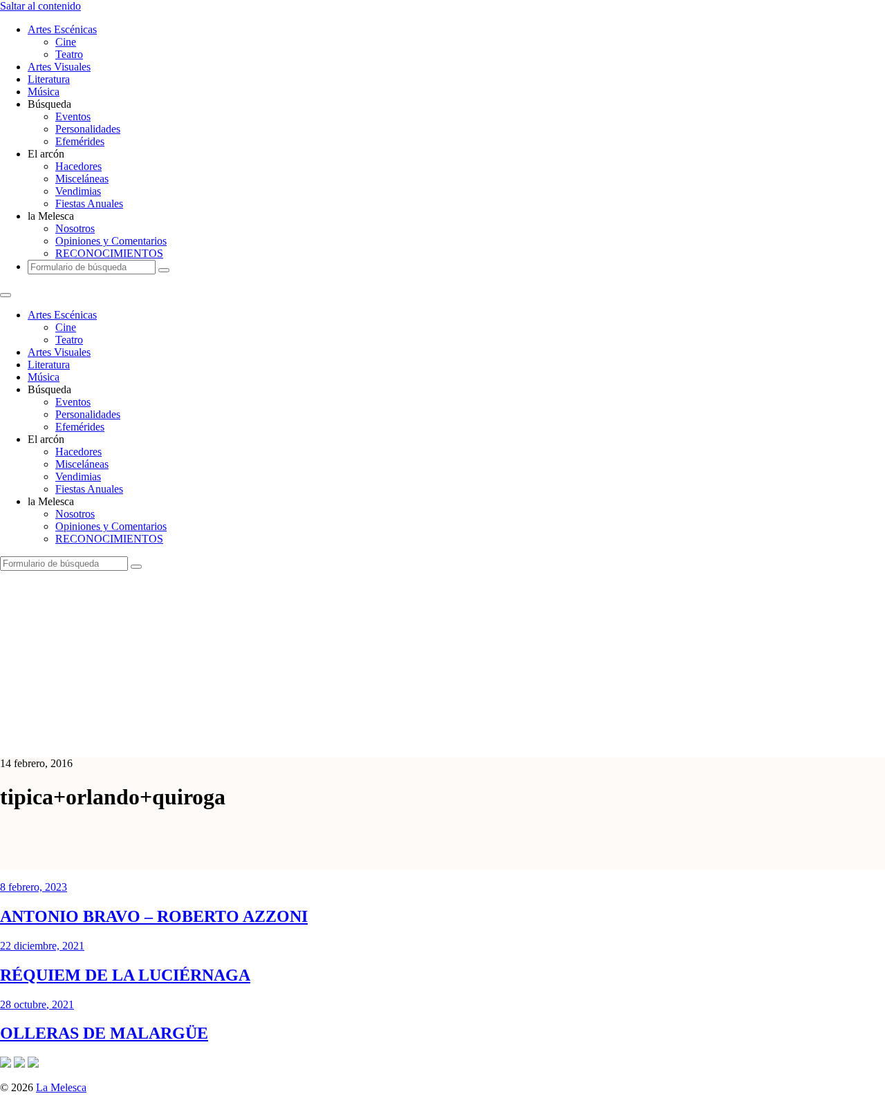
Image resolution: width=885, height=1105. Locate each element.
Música (43, 91)
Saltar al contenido (40, 6)
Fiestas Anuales (89, 203)
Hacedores (78, 166)
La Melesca (61, 1087)
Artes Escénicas (62, 29)
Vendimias (78, 191)
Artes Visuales (59, 67)
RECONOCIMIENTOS (109, 253)
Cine (65, 42)
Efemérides (79, 141)
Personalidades (87, 129)
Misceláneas (82, 179)
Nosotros (75, 228)
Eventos (73, 116)
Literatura (49, 79)
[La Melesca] (275, 740)
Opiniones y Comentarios (111, 241)
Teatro (69, 54)
